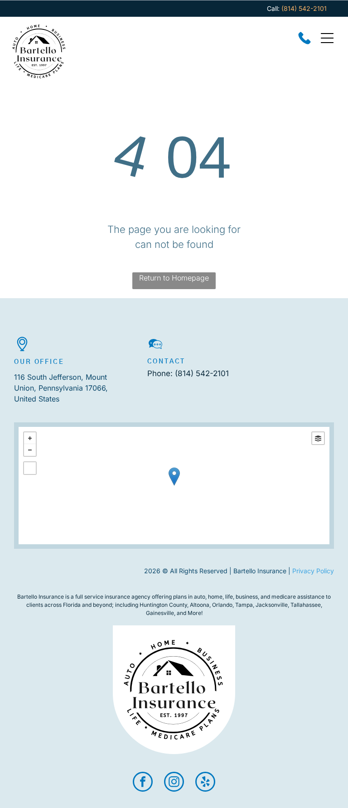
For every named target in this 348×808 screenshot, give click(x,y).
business (247, 596)
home (215, 596)
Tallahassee (305, 604)
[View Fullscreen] (30, 468)
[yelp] (205, 783)
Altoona (199, 604)
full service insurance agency (112, 596)
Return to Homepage (174, 277)
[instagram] (174, 783)
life (229, 596)
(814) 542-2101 (202, 373)
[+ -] (174, 485)
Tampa (244, 604)
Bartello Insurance (40, 596)
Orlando (222, 604)
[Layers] (318, 438)
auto (199, 596)
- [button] (30, 450)
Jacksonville (272, 604)
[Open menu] (327, 38)
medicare (283, 596)
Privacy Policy (313, 571)
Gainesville (160, 613)
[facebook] (143, 783)
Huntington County (163, 604)
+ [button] (30, 438)
